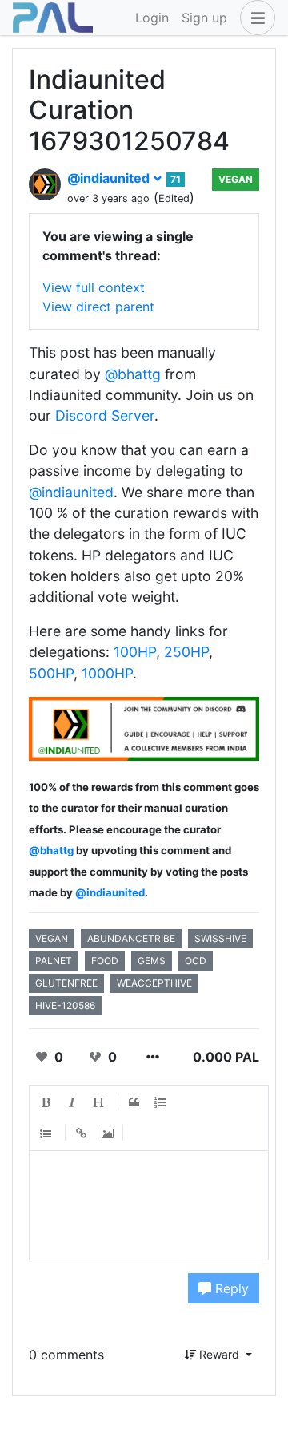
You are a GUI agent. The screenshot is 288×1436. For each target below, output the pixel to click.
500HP (51, 673)
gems (152, 961)
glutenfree (66, 983)
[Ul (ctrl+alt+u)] (46, 1133)
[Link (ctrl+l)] (81, 1133)
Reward (219, 1354)
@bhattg (133, 374)
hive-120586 (65, 1005)
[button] (254, 17)
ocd (195, 961)
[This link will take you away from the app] (144, 727)
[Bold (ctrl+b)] (46, 1102)
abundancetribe (131, 938)
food (104, 961)
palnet (53, 961)
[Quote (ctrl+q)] (134, 1102)
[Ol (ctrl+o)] (161, 1102)
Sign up (204, 18)
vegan (235, 179)
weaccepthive (154, 983)
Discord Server (104, 415)
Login (152, 18)
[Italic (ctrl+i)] (73, 1102)
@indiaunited (110, 178)
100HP (135, 651)
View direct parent (98, 306)
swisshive (220, 938)
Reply (230, 1288)
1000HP (107, 673)
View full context (93, 287)
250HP (186, 651)
